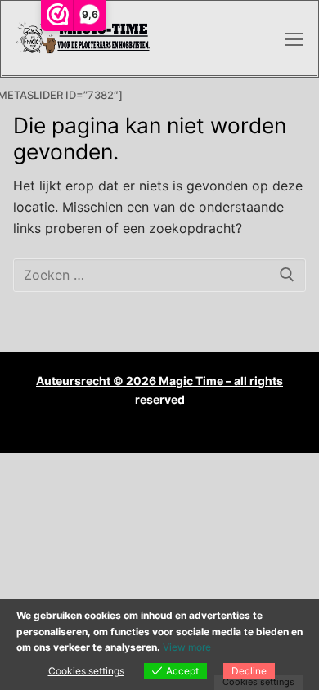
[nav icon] (294, 39)
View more (187, 647)
